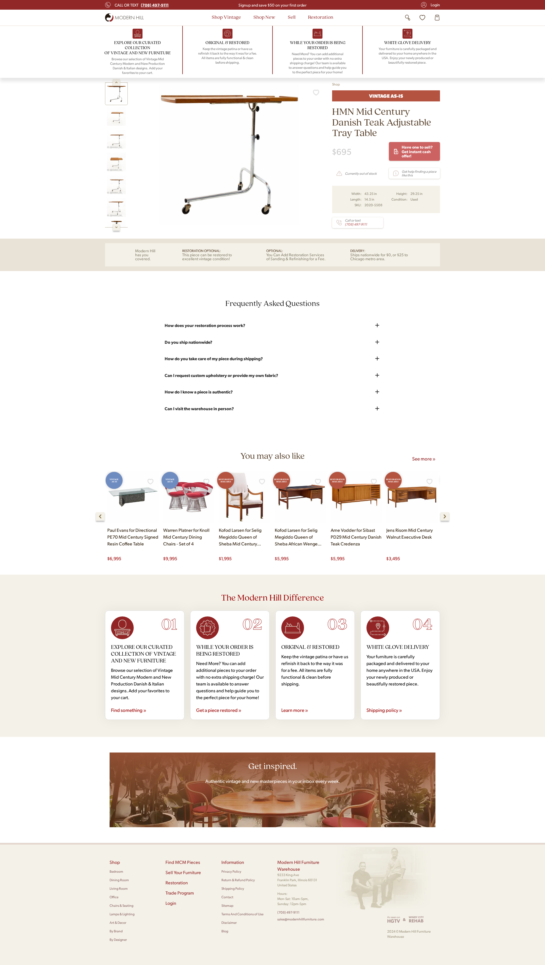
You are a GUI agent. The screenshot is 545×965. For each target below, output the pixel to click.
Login (435, 4)
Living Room (119, 888)
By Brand (116, 931)
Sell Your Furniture (183, 872)
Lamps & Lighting (122, 914)
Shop (336, 84)
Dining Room (119, 880)
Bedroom (116, 871)
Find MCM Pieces (182, 862)
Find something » (128, 710)
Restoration (320, 17)
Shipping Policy (232, 888)
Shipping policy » (384, 710)
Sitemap (227, 905)
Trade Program (179, 893)
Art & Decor (118, 922)
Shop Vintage (226, 17)
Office (114, 897)
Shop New (264, 17)
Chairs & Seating (121, 905)
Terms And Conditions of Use (242, 914)
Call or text (142, 4)
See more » (423, 458)
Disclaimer (229, 922)
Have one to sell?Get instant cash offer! (417, 151)
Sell (291, 17)
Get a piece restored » (218, 710)
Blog (224, 931)
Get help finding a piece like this (419, 173)
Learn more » (294, 710)
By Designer (118, 939)
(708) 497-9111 (288, 912)
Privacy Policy (231, 871)
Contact (227, 897)
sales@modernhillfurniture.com (300, 919)
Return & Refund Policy (238, 880)
